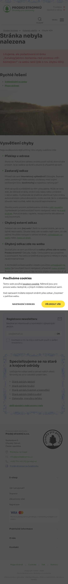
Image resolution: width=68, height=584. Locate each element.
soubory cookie (31, 284)
